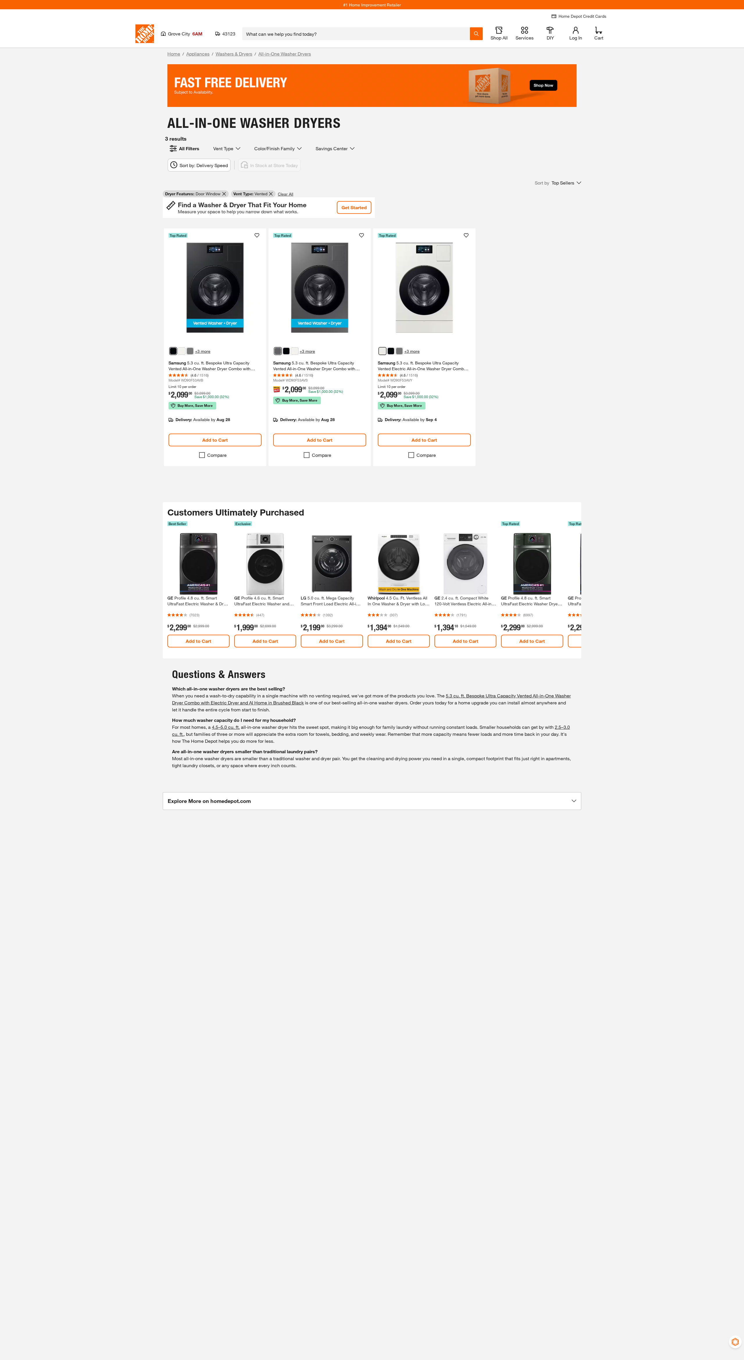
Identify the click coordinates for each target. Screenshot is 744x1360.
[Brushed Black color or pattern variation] (173, 351)
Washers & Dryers (234, 53)
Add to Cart (215, 440)
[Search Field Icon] (476, 33)
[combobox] (356, 34)
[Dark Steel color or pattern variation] (190, 351)
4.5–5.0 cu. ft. (226, 727)
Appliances (198, 53)
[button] (558, 182)
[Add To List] (257, 235)
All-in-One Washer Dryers (284, 53)
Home (173, 53)
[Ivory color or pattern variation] (181, 351)
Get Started (354, 207)
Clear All (285, 194)
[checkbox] (202, 455)
